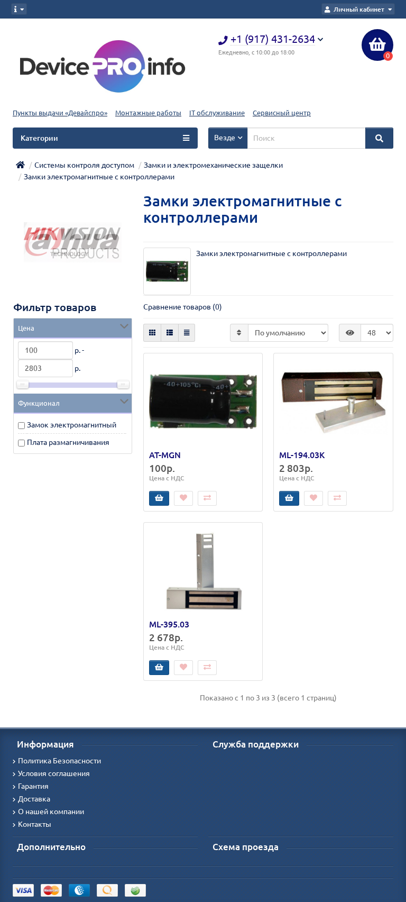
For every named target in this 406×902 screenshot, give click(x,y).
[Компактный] (186, 333)
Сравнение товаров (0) (182, 307)
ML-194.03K (302, 455)
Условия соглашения (54, 773)
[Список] (170, 333)
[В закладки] (183, 498)
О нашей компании (51, 811)
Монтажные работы (148, 113)
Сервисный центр (282, 113)
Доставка (34, 799)
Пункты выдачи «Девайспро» (60, 113)
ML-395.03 (169, 624)
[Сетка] (152, 333)
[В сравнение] (207, 498)
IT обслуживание (217, 113)
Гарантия (33, 786)
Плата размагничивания (68, 442)
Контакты (34, 824)
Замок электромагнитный (71, 425)
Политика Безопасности (59, 761)
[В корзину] (159, 498)
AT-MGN (165, 455)
